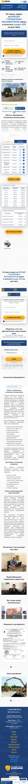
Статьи (14, 734)
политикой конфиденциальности (15, 55)
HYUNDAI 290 (6, 155)
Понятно (23, 779)
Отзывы (14, 749)
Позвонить (16, 782)
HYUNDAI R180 (6, 157)
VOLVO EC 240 (6, 160)
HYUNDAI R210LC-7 (6, 149)
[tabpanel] (14, 645)
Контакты (14, 739)
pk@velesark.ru (15, 712)
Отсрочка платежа (14, 747)
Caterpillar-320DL (6, 167)
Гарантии (14, 742)
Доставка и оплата (14, 744)
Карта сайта (14, 737)
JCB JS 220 (6, 172)
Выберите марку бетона (11, 350)
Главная (14, 731)
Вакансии (14, 752)
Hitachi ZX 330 (6, 169)
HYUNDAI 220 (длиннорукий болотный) (6, 163)
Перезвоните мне (24, 782)
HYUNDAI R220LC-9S (6, 152)
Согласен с (13, 55)
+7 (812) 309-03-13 (8, 5)
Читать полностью (13, 134)
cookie (8, 779)
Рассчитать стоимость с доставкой (21, 108)
